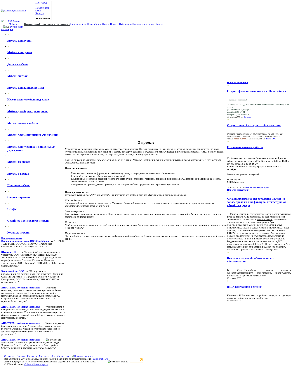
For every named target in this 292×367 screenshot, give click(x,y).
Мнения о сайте (47, 356)
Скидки (106, 24)
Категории (7, 29)
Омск (38, 10)
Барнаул (39, 13)
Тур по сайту (16, 26)
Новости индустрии (238, 190)
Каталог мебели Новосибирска (86, 24)
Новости (114, 24)
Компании (31, 24)
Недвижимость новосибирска (147, 24)
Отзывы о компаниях (54, 24)
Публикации (125, 24)
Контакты (32, 356)
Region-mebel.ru (100, 359)
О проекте (10, 356)
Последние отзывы (11, 238)
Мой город (41, 2)
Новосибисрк (42, 8)
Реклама (21, 356)
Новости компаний (237, 82)
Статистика (63, 356)
